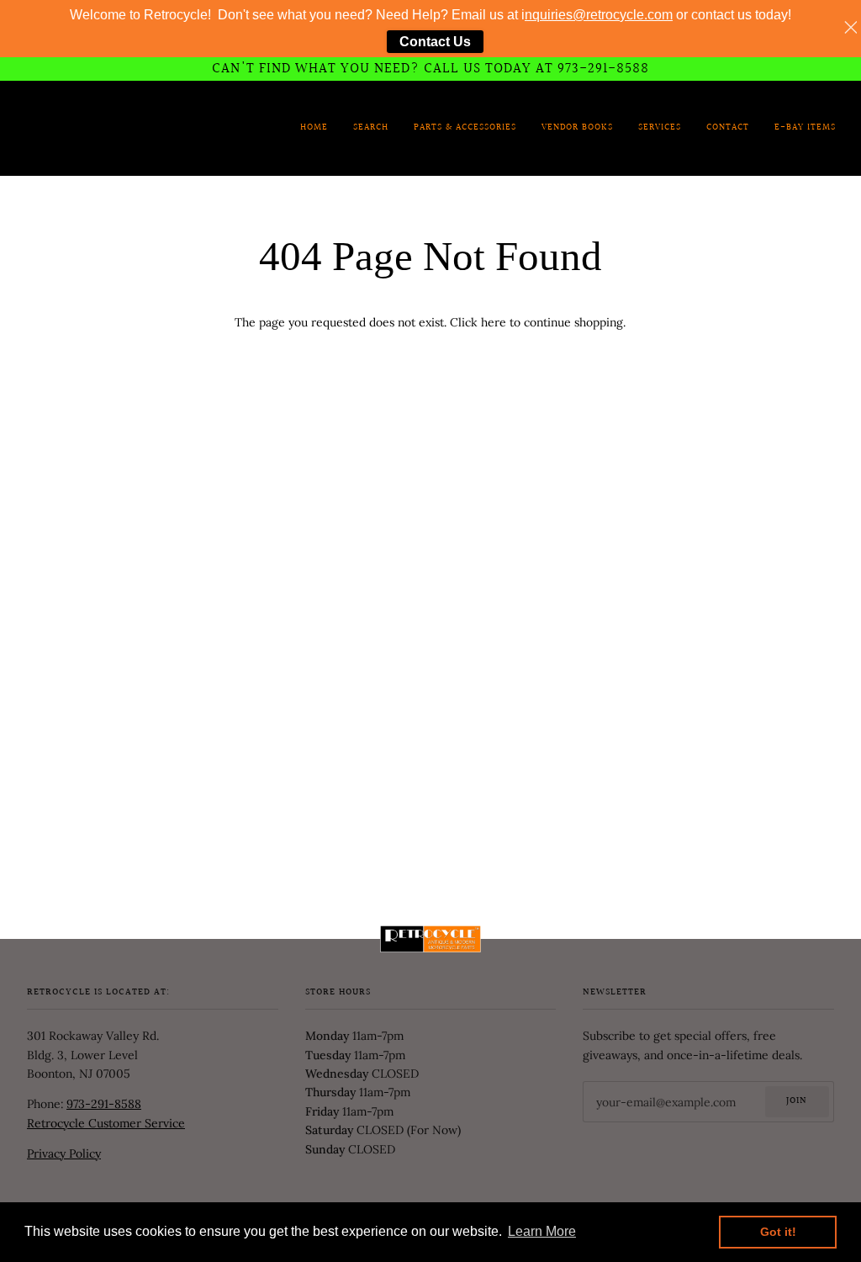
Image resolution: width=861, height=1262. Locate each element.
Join (796, 1101)
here (493, 322)
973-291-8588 (103, 1103)
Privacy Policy (64, 1153)
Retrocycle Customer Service (106, 1123)
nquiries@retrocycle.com (599, 15)
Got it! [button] (778, 1231)
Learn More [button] (542, 1231)
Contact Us (435, 41)
